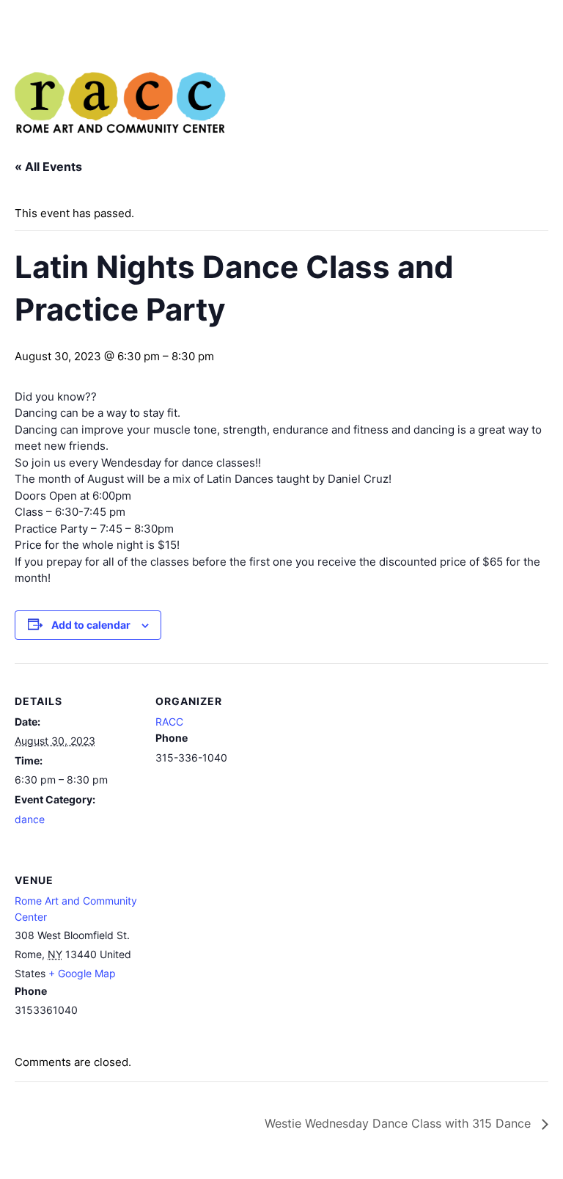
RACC (169, 721)
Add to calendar (90, 624)
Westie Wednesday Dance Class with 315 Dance (399, 1123)
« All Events (48, 166)
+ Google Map (82, 973)
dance (30, 819)
